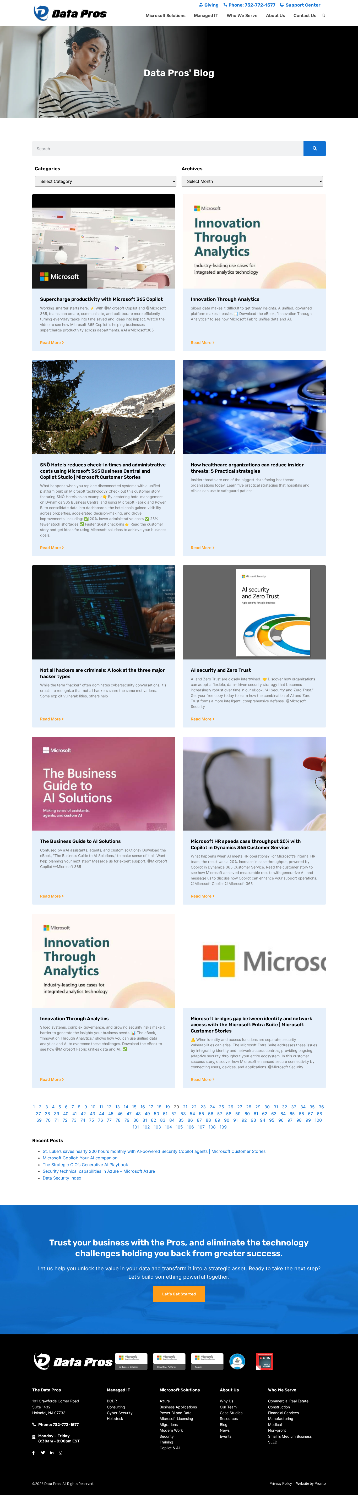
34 (303, 1106)
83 (162, 1120)
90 (226, 1120)
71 (57, 1120)
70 (48, 1120)
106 (190, 1127)
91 (235, 1120)
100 (318, 1120)
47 (129, 1113)
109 (223, 1127)
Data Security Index (62, 1178)
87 (199, 1120)
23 (203, 1106)
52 (174, 1113)
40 (65, 1113)
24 (212, 1106)
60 (247, 1113)
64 (283, 1113)
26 (230, 1106)
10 (93, 1106)
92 (244, 1120)
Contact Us (305, 15)
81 (145, 1120)
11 (101, 1106)
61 (256, 1113)
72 (65, 1120)
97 (290, 1120)
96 (281, 1120)
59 (238, 1113)
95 (271, 1120)
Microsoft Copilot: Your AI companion (80, 1157)
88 (208, 1120)
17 (151, 1106)
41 (74, 1113)
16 (142, 1106)
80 (136, 1120)
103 (157, 1127)
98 (299, 1120)
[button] (324, 16)
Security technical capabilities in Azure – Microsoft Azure (99, 1171)
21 (185, 1106)
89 (217, 1120)
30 (267, 1106)
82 (153, 1120)
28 (248, 1106)
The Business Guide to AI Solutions (80, 841)
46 (120, 1113)
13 (117, 1106)
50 (156, 1113)
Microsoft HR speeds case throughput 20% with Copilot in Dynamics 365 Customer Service (246, 844)
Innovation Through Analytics (225, 299)
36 (321, 1106)
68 (319, 1113)
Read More (51, 342)
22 (194, 1106)
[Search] (314, 148)
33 (293, 1106)
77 (109, 1120)
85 (181, 1120)
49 (147, 1113)
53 (183, 1113)
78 (118, 1120)
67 (310, 1113)
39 (56, 1113)
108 (212, 1127)
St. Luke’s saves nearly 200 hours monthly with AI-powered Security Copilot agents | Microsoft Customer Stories (154, 1151)
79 (126, 1120)
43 (92, 1113)
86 (190, 1120)
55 (201, 1113)
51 (165, 1113)
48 (138, 1113)
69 (39, 1120)
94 (262, 1120)
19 (167, 1106)
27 (239, 1106)
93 (253, 1120)
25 (221, 1106)
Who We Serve (242, 15)
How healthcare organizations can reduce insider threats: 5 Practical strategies (247, 468)
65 (292, 1113)
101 (136, 1127)
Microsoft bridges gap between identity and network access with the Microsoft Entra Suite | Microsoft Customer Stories (251, 1025)
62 (264, 1113)
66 (301, 1113)
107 (201, 1127)
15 (134, 1106)
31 (276, 1106)
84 (172, 1120)
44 (101, 1113)
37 (38, 1113)
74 (82, 1120)
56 (210, 1113)
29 (258, 1106)
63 (273, 1113)
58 (228, 1113)
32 (284, 1106)
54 (192, 1113)
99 (308, 1120)
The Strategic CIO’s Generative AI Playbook (85, 1164)
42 (83, 1113)
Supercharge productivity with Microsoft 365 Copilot (101, 299)
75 (91, 1120)
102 (146, 1127)
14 (126, 1106)
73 (74, 1120)
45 (110, 1113)
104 (168, 1127)
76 (100, 1120)
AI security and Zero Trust (221, 670)
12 (109, 1106)
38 (47, 1113)
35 (312, 1106)
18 (159, 1106)
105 (179, 1127)
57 (219, 1113)
